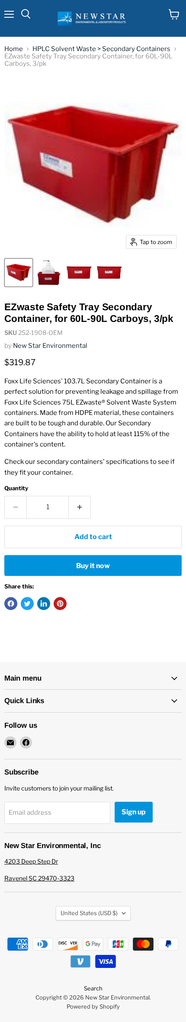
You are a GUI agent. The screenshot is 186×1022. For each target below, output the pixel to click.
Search (93, 988)
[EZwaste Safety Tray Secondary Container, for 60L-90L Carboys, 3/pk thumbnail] (18, 272)
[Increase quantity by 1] (80, 507)
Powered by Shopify (93, 1006)
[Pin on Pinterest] (60, 603)
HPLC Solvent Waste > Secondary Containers (101, 49)
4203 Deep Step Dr (31, 861)
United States (89, 913)
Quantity (16, 488)
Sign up (134, 812)
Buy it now (93, 566)
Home (13, 49)
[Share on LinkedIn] (43, 603)
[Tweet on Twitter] (27, 603)
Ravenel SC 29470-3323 (39, 878)
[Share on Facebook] (10, 603)
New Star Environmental (50, 346)
